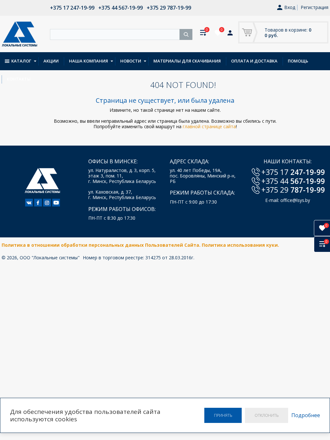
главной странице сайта (209, 126)
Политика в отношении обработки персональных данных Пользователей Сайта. (102, 245)
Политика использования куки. (240, 245)
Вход (289, 7)
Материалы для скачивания (187, 61)
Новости (130, 61)
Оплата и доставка (254, 61)
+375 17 (293, 172)
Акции (51, 61)
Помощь (298, 61)
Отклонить (266, 415)
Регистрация (314, 7)
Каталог (21, 61)
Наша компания (88, 61)
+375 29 (293, 190)
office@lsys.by (295, 200)
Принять (223, 415)
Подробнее (305, 415)
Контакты (19, 79)
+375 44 (293, 181)
